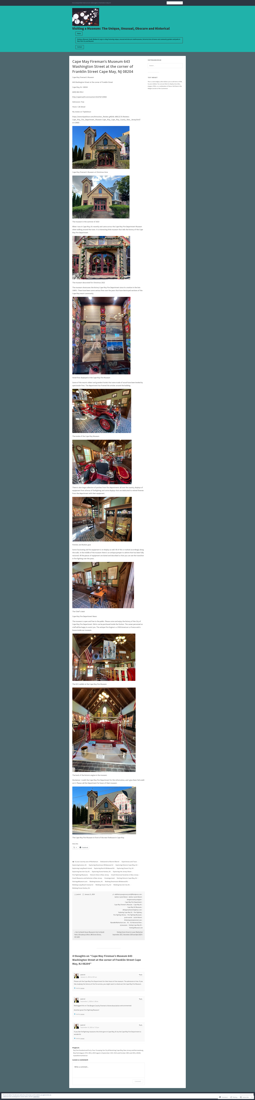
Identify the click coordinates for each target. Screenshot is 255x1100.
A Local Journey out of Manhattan (86, 862)
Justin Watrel (137, 917)
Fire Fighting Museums (80, 875)
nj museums (123, 925)
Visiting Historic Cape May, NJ (127, 878)
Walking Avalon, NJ (96, 881)
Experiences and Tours (129, 862)
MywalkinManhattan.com (118, 922)
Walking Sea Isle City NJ (121, 885)
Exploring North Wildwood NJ (104, 868)
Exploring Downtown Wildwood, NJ (101, 865)
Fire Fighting (138, 912)
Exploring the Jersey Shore (122, 872)
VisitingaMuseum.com (79, 881)
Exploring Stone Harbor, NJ (101, 872)
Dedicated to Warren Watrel (109, 862)
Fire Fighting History (119, 915)
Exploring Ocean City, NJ (125, 868)
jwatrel (78, 894)
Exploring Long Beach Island (82, 868)
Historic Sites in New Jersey (99, 875)
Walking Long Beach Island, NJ (82, 885)
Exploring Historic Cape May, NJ (126, 865)
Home (79, 33)
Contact (79, 47)
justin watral (128, 917)
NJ (128, 922)
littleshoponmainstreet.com (133, 920)
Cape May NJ (138, 905)
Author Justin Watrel (135, 897)
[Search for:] (165, 65)
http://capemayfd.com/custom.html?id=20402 (89, 97)
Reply (140, 975)
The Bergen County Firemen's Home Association (103, 1006)
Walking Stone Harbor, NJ (81, 888)
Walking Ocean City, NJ (103, 885)
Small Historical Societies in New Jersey (124, 875)
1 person (82, 988)
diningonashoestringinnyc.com (132, 910)
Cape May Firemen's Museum (123, 905)
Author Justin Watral (121, 897)
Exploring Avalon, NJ (79, 865)
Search (181, 3)
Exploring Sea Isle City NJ (81, 872)
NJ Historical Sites (136, 922)
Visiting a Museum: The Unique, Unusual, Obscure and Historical (121, 28)
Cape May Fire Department (133, 902)
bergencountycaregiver (134, 899)
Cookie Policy (36, 1096)
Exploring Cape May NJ (125, 912)
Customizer (164, 88)
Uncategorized (109, 878)
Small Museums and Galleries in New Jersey (87, 878)
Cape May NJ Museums (134, 907)
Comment (138, 1081)
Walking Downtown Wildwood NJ (116, 881)
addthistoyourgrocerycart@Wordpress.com (128, 894)
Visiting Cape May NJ (135, 925)
